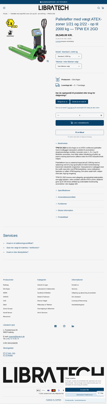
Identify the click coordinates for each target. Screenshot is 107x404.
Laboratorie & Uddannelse (46, 289)
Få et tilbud (79, 132)
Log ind (70, 107)
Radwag (6, 285)
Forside (5, 13)
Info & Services (42, 312)
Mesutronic (6, 316)
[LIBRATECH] (53, 8)
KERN (5, 293)
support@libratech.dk (17, 336)
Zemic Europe (7, 308)
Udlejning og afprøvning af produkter (84, 293)
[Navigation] (4, 8)
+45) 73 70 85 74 (12, 339)
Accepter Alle (84, 390)
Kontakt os (75, 285)
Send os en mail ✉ (79, 102)
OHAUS (5, 297)
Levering (58, 41)
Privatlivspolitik (69, 400)
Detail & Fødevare (43, 297)
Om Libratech (76, 297)
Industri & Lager (42, 285)
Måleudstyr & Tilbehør (44, 304)
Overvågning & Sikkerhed (45, 308)
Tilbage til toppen (53, 400)
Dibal (4, 304)
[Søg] (99, 8)
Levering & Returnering (79, 301)
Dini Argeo (6, 289)
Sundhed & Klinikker (44, 293)
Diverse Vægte (42, 301)
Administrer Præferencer (84, 395)
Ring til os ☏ (63, 102)
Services (74, 289)
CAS (4, 301)
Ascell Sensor (7, 312)
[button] (80, 143)
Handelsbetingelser (80, 400)
